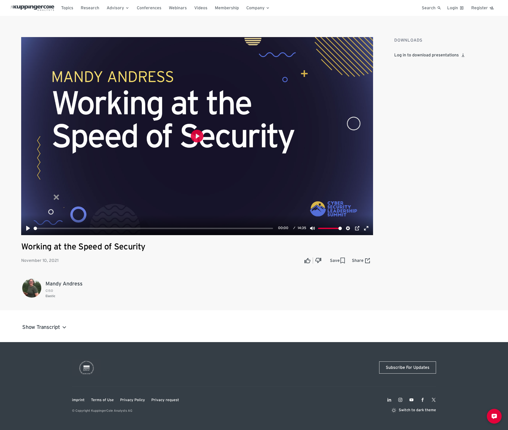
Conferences (149, 8)
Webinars (178, 8)
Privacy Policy (132, 400)
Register (479, 8)
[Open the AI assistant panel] (494, 416)
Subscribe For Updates (407, 367)
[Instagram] (400, 399)
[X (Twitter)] (433, 399)
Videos (200, 8)
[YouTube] (411, 399)
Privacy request (165, 400)
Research (90, 8)
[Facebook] (422, 399)
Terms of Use (102, 400)
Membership (227, 8)
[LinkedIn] (389, 399)
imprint (78, 400)
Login (452, 8)
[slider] (153, 228)
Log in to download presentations (426, 55)
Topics (67, 8)
